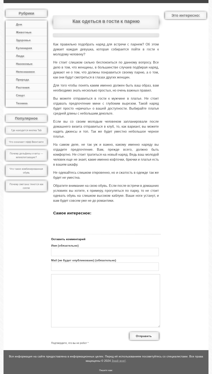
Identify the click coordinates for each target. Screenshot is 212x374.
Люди (20, 55)
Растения (22, 87)
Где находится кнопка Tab (26, 130)
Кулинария (24, 48)
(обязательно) (65, 245)
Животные (23, 32)
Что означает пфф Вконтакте (26, 142)
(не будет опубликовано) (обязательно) (83, 260)
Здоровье (23, 40)
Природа (22, 79)
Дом (19, 24)
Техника (22, 103)
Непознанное (25, 71)
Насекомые (24, 63)
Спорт (20, 95)
